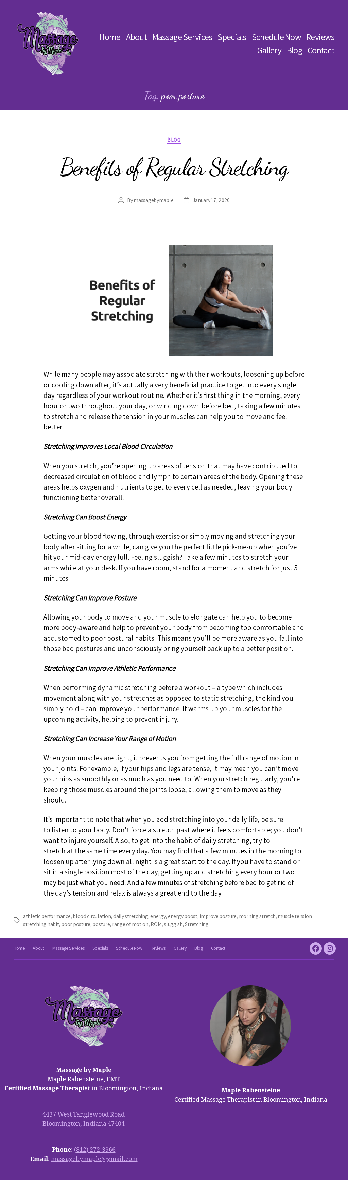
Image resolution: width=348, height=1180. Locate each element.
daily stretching (130, 916)
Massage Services (182, 37)
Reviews (320, 37)
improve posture (218, 916)
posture (101, 924)
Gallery (269, 50)
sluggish (173, 924)
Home (109, 37)
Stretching (196, 924)
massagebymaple (153, 200)
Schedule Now (276, 37)
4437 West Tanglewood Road (83, 1115)
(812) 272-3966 (95, 1150)
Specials (232, 37)
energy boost (182, 916)
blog (173, 140)
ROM (156, 924)
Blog (294, 50)
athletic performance (47, 916)
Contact (321, 50)
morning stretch (257, 916)
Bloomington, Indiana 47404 (83, 1124)
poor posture (75, 924)
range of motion (130, 924)
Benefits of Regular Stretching (174, 167)
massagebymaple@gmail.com (94, 1159)
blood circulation (92, 916)
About (136, 37)
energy (158, 916)
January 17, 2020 (211, 200)
